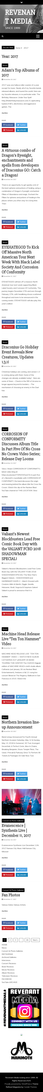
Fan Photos (11, 895)
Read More (5, 113)
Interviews (6, 960)
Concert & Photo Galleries (13, 820)
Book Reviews (8, 966)
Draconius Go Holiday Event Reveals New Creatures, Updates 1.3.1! (20, 355)
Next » (35, 940)
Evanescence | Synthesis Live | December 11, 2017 (16, 830)
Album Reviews (8, 973)
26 (27, 940)
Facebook (8, 125)
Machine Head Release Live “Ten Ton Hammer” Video (21, 638)
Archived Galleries (9, 957)
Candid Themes (30, 1087)
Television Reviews (10, 976)
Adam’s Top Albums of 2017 (20, 73)
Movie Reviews (8, 970)
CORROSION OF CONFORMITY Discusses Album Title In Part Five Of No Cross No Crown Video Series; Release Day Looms (21, 446)
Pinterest (9, 130)
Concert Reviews (9, 963)
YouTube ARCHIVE (9, 982)
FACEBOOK (7, 979)
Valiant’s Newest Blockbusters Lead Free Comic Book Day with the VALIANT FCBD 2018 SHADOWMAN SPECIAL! (21, 546)
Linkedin (22, 130)
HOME (4, 945)
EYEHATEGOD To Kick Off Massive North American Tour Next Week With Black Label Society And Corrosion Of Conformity (21, 260)
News (5, 65)
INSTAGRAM (7, 954)
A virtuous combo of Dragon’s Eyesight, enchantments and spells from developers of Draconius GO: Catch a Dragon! (21, 163)
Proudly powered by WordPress (18, 1084)
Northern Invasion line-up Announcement (21, 725)
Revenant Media (20, 17)
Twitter (22, 125)
